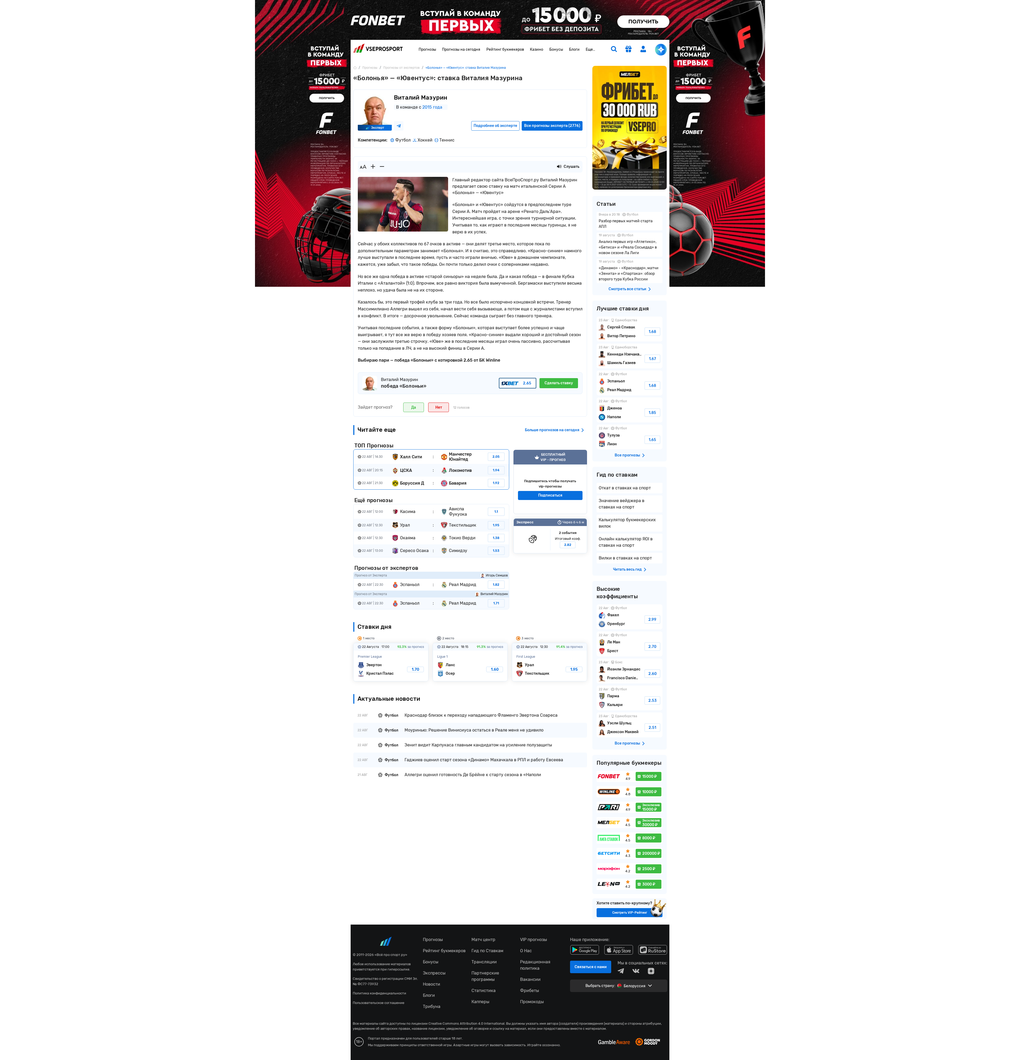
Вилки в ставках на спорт (625, 558)
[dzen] (651, 971)
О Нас (526, 950)
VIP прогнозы (533, 939)
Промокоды (532, 1001)
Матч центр (483, 939)
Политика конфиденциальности (379, 993)
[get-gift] (628, 49)
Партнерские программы (485, 976)
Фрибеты (529, 990)
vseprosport (378, 50)
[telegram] (621, 971)
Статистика (483, 990)
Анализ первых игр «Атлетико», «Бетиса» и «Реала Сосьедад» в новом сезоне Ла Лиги (629, 245)
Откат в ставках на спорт (625, 487)
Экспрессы (434, 973)
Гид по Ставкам (487, 950)
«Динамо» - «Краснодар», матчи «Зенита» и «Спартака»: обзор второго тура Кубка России (629, 271)
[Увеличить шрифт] (372, 167)
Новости (431, 984)
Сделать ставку (559, 383)
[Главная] (354, 67)
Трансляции (484, 961)
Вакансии (530, 979)
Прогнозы (427, 49)
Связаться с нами (591, 967)
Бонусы (556, 49)
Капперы (480, 1001)
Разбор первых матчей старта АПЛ (629, 221)
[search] (614, 50)
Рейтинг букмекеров (505, 49)
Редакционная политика (535, 965)
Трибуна (431, 1006)
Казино (536, 49)
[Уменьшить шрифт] (381, 167)
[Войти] (643, 49)
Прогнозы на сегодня (461, 49)
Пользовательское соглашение (378, 1003)
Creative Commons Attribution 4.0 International (466, 1023)
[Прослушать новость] (559, 166)
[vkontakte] (635, 971)
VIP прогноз (550, 482)
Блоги (574, 49)
